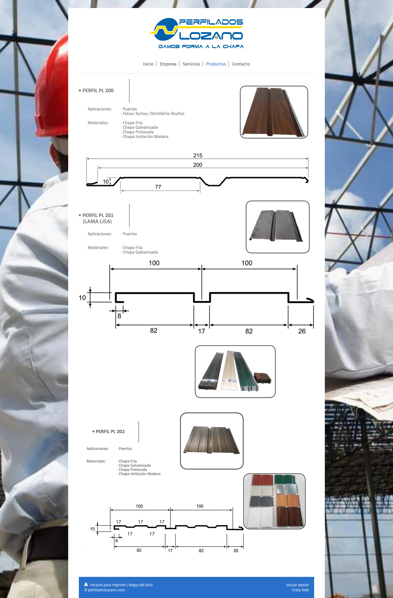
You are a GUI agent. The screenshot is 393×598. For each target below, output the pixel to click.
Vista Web (300, 589)
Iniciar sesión (297, 584)
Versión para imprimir (108, 584)
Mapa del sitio (141, 584)
